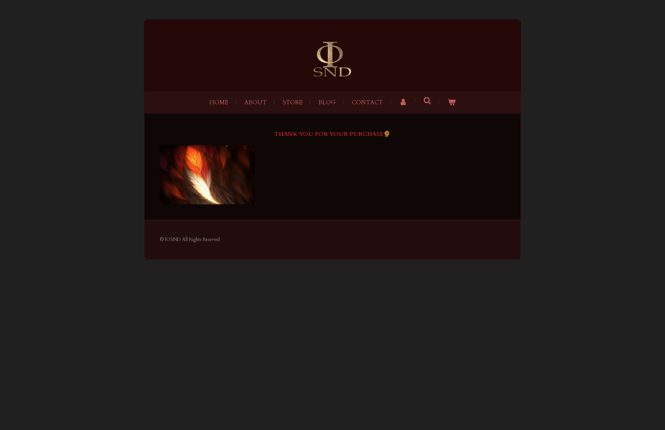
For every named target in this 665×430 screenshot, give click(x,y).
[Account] (403, 102)
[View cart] (451, 102)
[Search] (427, 101)
